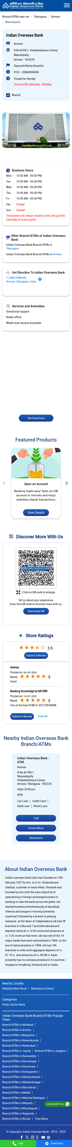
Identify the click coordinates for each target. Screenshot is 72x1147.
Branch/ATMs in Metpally (17, 1103)
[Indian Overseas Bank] (23, 6)
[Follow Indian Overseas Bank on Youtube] (44, 1138)
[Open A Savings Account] (36, 463)
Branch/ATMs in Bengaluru (18, 1035)
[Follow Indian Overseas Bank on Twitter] (28, 1138)
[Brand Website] (49, 1138)
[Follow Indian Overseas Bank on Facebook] (22, 1138)
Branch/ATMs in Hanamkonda (20, 1040)
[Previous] (4, 483)
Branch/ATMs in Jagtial (16, 1050)
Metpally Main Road (14, 988)
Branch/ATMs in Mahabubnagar (21, 1082)
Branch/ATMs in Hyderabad (19, 1045)
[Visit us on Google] (38, 1138)
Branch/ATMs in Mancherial (19, 1087)
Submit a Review (36, 655)
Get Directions (36, 417)
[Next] (67, 483)
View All (43, 716)
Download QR (36, 611)
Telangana (40, 16)
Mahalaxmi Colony (42, 988)
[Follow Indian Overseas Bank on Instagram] (33, 1138)
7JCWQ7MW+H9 (16, 277)
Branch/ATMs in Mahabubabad (21, 1077)
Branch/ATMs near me (15, 16)
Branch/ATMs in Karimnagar (19, 1061)
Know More (36, 828)
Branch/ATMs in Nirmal (16, 1118)
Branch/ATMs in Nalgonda (18, 1113)
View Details (36, 513)
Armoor (55, 16)
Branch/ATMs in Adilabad (17, 1024)
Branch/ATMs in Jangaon (50, 1050)
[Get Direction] (41, 280)
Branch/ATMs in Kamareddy (19, 1056)
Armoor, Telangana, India (21, 281)
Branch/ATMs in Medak (16, 1092)
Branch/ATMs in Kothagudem (20, 1071)
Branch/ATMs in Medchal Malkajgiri (24, 1097)
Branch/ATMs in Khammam (19, 1066)
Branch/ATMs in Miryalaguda (20, 1108)
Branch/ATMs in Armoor (16, 1029)
